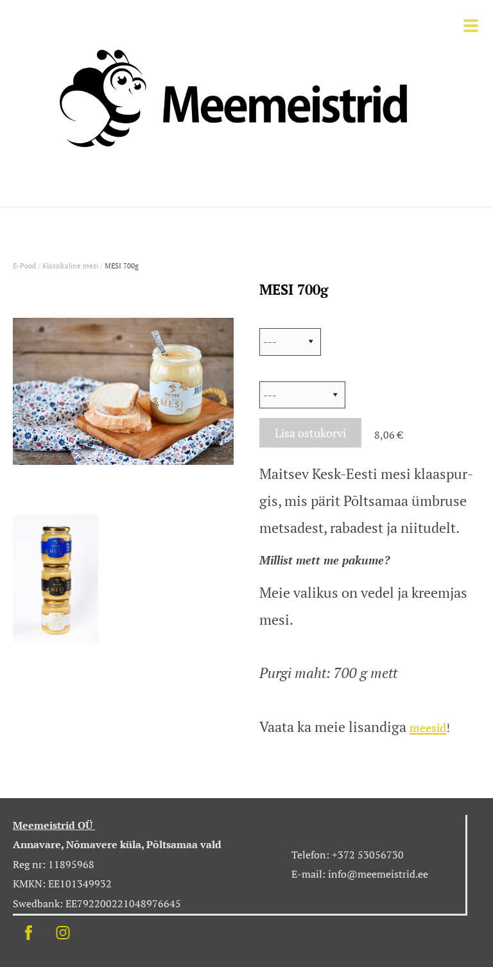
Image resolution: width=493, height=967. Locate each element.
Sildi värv (282, 372)
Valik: (273, 318)
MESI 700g (122, 265)
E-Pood (24, 265)
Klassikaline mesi (70, 265)
